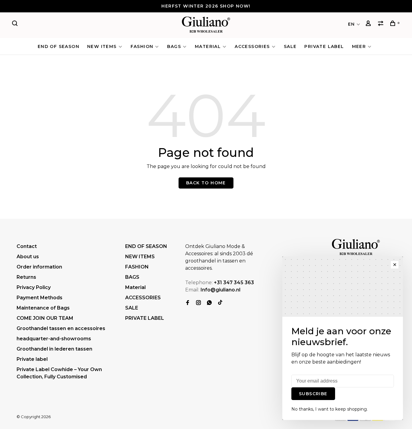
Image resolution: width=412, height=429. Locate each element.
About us (28, 256)
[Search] (15, 24)
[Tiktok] (220, 303)
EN (351, 24)
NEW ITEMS (102, 46)
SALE (290, 46)
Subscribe (313, 393)
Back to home (206, 183)
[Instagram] (198, 303)
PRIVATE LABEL (324, 46)
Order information (39, 267)
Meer (359, 46)
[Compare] (381, 24)
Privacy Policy (34, 287)
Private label (32, 359)
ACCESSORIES (252, 46)
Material (208, 46)
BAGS (174, 46)
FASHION (142, 46)
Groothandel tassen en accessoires (61, 328)
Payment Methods (39, 297)
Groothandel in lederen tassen (54, 349)
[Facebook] (187, 303)
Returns (26, 277)
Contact (27, 246)
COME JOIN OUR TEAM (45, 318)
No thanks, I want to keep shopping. (329, 409)
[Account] (369, 24)
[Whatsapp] (209, 303)
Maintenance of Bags (43, 308)
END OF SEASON (58, 46)
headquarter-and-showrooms (54, 339)
